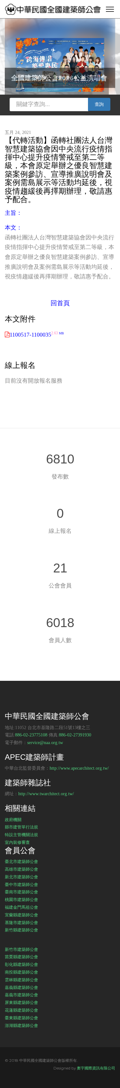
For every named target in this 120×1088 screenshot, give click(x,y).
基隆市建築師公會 (21, 922)
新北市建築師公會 (21, 876)
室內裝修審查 (17, 842)
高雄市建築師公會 (21, 869)
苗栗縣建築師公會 (21, 956)
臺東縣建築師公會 (21, 1017)
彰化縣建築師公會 (21, 964)
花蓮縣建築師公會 (21, 1010)
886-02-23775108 (31, 735)
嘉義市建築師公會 (21, 994)
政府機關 (13, 819)
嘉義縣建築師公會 (21, 987)
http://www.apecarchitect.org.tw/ (79, 768)
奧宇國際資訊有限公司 (96, 1068)
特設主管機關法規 (21, 834)
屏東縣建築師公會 (21, 1002)
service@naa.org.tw (45, 742)
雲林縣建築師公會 (21, 979)
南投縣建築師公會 (21, 972)
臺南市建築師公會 (21, 891)
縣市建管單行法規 (21, 826)
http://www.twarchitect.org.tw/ (46, 793)
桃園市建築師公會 (21, 899)
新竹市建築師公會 (21, 949)
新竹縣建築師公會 (21, 929)
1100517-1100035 (37, 334)
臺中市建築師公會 (21, 884)
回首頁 (60, 303)
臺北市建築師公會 (21, 861)
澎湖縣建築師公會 (21, 1025)
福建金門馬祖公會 (21, 907)
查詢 (99, 104)
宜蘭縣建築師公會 (21, 914)
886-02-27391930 (75, 735)
